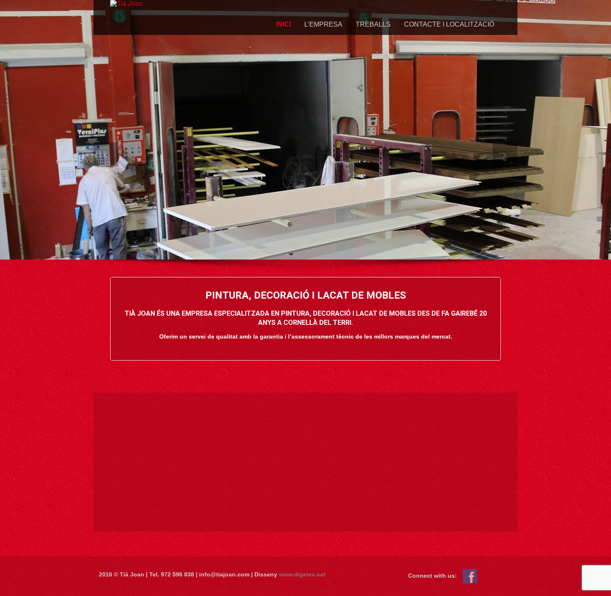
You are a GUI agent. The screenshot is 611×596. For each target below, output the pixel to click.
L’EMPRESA (323, 24)
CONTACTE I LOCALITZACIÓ (449, 24)
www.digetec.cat (302, 574)
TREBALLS (373, 24)
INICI (283, 24)
